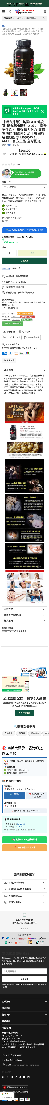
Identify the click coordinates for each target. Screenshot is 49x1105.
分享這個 (11, 360)
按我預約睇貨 (27, 320)
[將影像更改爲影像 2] (14, 92)
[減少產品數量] (4, 253)
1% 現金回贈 (26, 111)
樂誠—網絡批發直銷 (20, 1092)
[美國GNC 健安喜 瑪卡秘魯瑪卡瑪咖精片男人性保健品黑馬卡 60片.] (24, 62)
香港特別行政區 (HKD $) (16, 1087)
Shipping (6, 268)
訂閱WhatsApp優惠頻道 (12, 323)
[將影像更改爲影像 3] (23, 92)
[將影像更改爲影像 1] (5, 92)
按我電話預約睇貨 (27, 317)
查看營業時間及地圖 (25, 313)
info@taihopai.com (14, 1060)
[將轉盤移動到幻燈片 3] (25, 928)
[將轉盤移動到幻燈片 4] (27, 928)
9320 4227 (20, 827)
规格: (7, 181)
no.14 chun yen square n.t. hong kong (22, 1064)
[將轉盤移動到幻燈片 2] (23, 928)
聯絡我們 (20, 287)
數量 (4, 247)
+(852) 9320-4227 (14, 1055)
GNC (9, 145)
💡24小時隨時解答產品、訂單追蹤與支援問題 (24, 230)
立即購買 (24, 260)
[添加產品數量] (14, 253)
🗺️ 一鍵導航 (15, 794)
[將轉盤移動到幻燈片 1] (21, 928)
